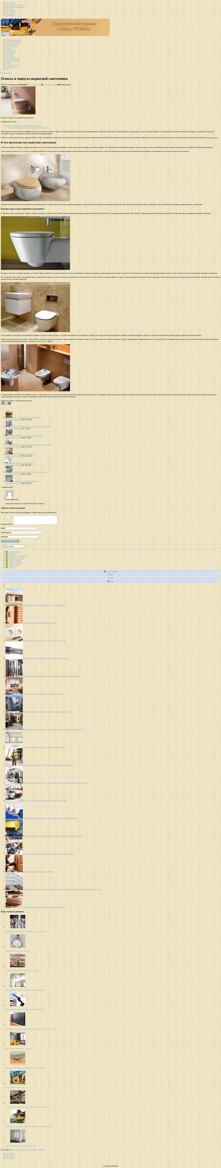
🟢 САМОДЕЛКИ (13, 552)
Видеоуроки (10, 15)
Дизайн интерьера (13, 61)
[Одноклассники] (6, 403)
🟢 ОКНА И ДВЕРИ (14, 563)
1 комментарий (50, 85)
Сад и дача (10, 9)
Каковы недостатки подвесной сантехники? (29, 128)
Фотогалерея (11, 13)
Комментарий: (7, 524)
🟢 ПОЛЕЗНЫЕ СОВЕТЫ (16, 556)
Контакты (9, 1158)
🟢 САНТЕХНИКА (13, 561)
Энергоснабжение (13, 59)
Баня (7, 69)
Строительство (11, 46)
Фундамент (10, 57)
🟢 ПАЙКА (10, 567)
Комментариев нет (13, 419)
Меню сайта (5, 73)
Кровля (8, 48)
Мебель (8, 63)
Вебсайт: (4, 537)
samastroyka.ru (212, 138)
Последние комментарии (15, 7)
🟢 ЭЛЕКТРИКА (12, 565)
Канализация (11, 52)
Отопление (10, 54)
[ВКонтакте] (2, 403)
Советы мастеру (12, 65)
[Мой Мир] (9, 403)
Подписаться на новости (15, 5)
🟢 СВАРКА (11, 554)
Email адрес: (6, 532)
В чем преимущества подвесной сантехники (24, 126)
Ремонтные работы (13, 42)
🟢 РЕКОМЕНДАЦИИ (15, 558)
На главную (10, 3)
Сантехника (35, 85)
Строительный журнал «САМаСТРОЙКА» (28, 1150)
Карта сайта (10, 1156)
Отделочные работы (13, 40)
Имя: (3, 528)
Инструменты (11, 11)
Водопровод (10, 50)
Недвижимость (11, 67)
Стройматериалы (12, 44)
